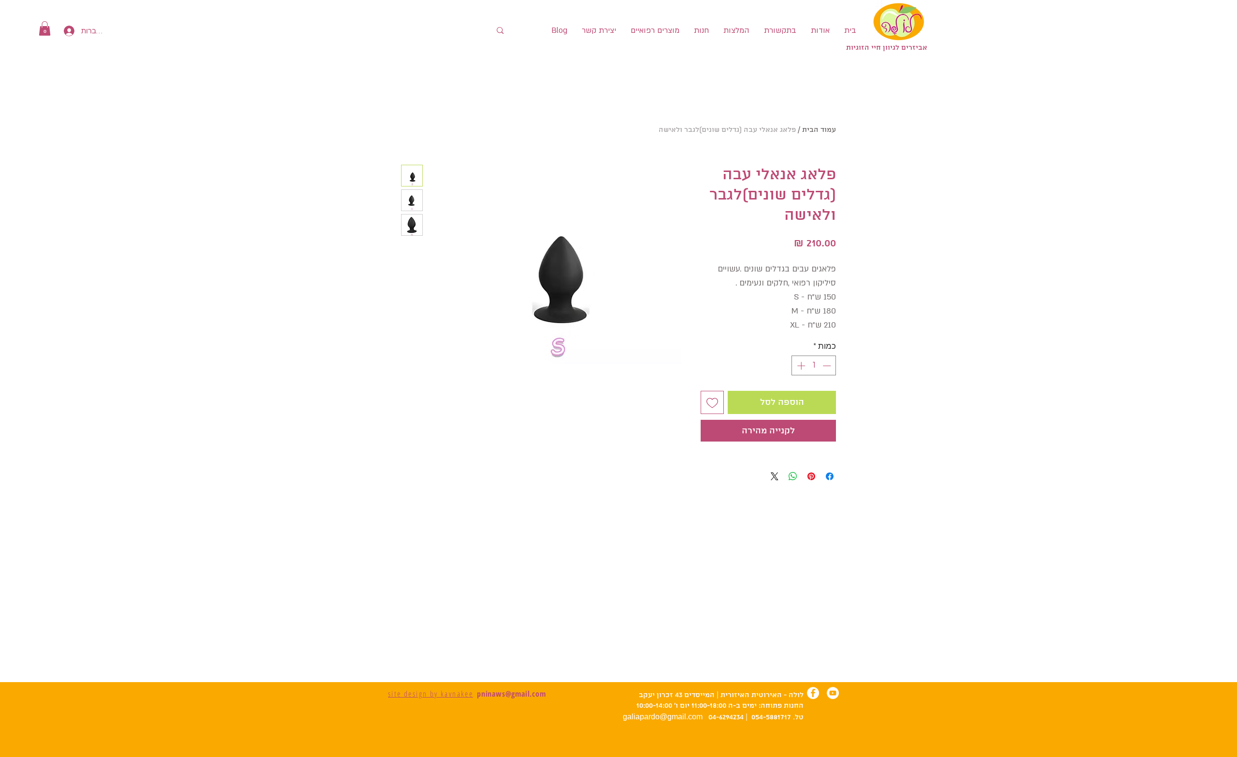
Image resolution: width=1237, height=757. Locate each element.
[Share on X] (774, 476)
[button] (45, 28)
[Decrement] (827, 365)
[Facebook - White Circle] (813, 693)
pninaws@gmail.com (511, 693)
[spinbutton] (813, 365)
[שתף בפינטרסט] (811, 476)
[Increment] (800, 365)
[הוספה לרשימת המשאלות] (712, 402)
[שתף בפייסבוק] (829, 476)
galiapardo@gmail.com (663, 717)
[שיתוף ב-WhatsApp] (793, 476)
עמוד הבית (819, 130)
